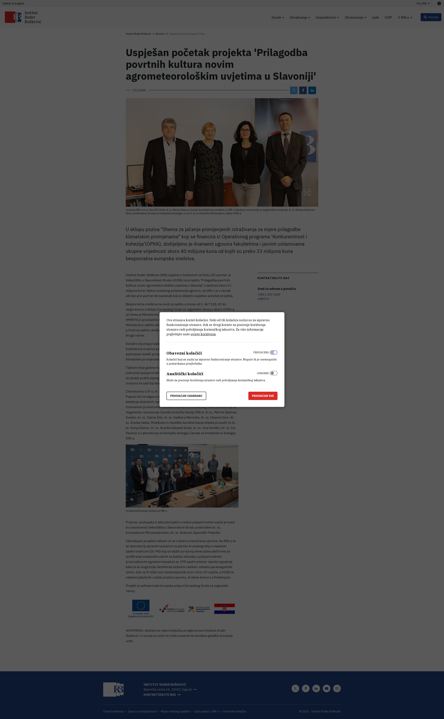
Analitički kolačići (184, 373)
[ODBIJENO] (274, 376)
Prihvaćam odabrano (186, 396)
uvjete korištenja (203, 334)
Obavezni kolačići (184, 352)
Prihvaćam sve (263, 396)
